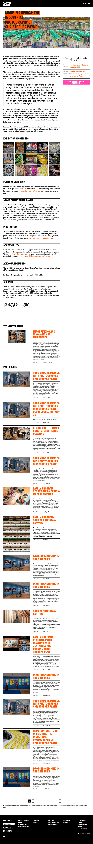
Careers (36, 821)
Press (35, 823)
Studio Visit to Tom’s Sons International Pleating (46, 431)
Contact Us (22, 825)
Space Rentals (23, 827)
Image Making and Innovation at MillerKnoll (44, 334)
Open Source (52, 825)
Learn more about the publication (40, 238)
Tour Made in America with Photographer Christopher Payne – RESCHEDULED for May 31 (46, 409)
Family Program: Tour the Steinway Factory (44, 520)
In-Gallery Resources (16, 254)
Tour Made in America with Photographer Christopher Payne (46, 376)
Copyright (67, 821)
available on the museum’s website (38, 256)
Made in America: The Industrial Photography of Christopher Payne (79, 74)
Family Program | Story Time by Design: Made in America (46, 491)
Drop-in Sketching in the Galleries (46, 558)
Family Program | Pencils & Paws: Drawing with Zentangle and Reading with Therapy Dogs (43, 644)
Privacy (66, 823)
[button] (86, 3)
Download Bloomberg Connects (30, 191)
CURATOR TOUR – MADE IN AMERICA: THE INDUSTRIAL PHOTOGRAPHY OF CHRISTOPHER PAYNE (46, 737)
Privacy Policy (7, 831)
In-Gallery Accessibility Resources (76, 82)
